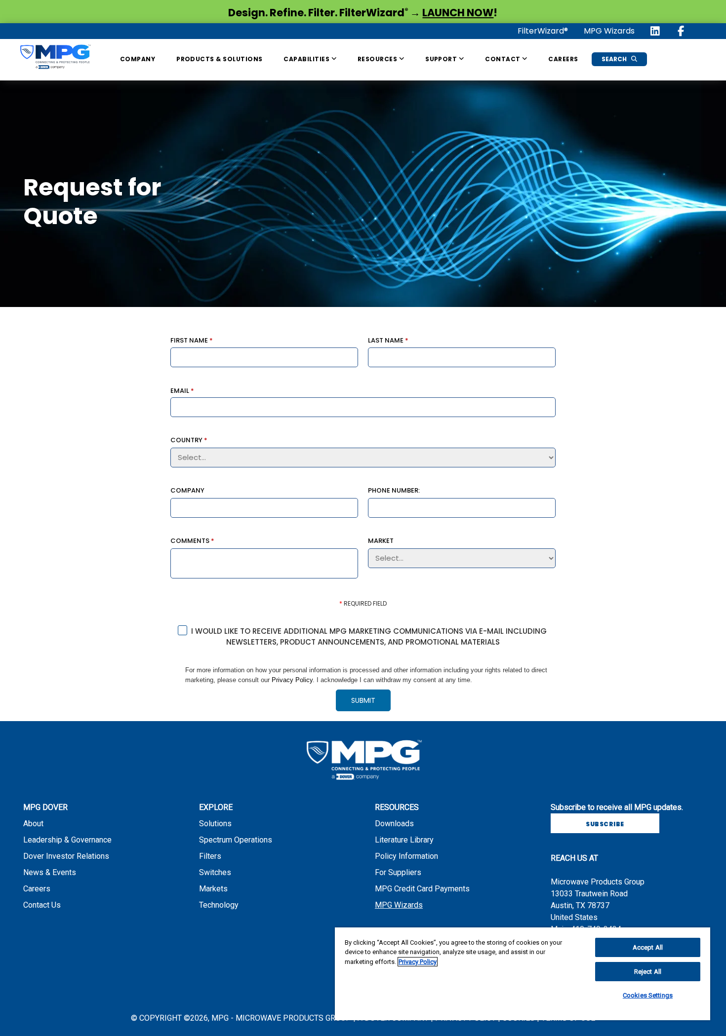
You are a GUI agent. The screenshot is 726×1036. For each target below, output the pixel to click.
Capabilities (307, 59)
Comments (192, 540)
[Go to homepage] (54, 58)
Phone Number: (394, 490)
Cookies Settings (648, 995)
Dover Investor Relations (66, 856)
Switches (215, 872)
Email (182, 390)
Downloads (394, 823)
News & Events (49, 872)
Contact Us (42, 905)
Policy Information (406, 856)
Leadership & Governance (67, 839)
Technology (219, 905)
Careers (563, 59)
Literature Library (404, 839)
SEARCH (615, 59)
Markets (213, 888)
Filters (210, 856)
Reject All (647, 971)
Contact (503, 59)
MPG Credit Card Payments (422, 888)
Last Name (388, 340)
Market (381, 540)
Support (442, 59)
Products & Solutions (219, 59)
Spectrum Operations (235, 839)
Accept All (648, 947)
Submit (363, 700)
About (33, 823)
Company (137, 59)
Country (188, 439)
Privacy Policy (292, 680)
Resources (378, 59)
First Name (191, 340)
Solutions (215, 823)
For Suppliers (398, 872)
